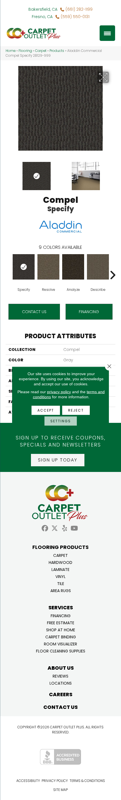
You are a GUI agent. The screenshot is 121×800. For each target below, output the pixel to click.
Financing (61, 615)
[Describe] (98, 267)
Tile (60, 583)
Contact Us (34, 312)
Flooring (25, 51)
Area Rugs (60, 590)
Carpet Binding (60, 636)
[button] (57, 460)
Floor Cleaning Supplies (60, 650)
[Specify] (23, 267)
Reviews (60, 675)
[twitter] (55, 528)
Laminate (60, 569)
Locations (61, 682)
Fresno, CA (42, 16)
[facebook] (45, 528)
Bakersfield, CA (42, 9)
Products (57, 51)
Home (10, 51)
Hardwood (60, 562)
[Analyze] (73, 267)
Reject (76, 410)
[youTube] (74, 528)
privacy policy (59, 392)
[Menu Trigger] (107, 33)
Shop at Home (60, 629)
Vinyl (60, 576)
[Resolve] (48, 267)
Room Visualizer (60, 643)
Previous (8, 173)
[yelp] (64, 528)
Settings (60, 421)
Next (112, 173)
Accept (45, 410)
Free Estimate (60, 622)
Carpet (40, 51)
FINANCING (89, 312)
